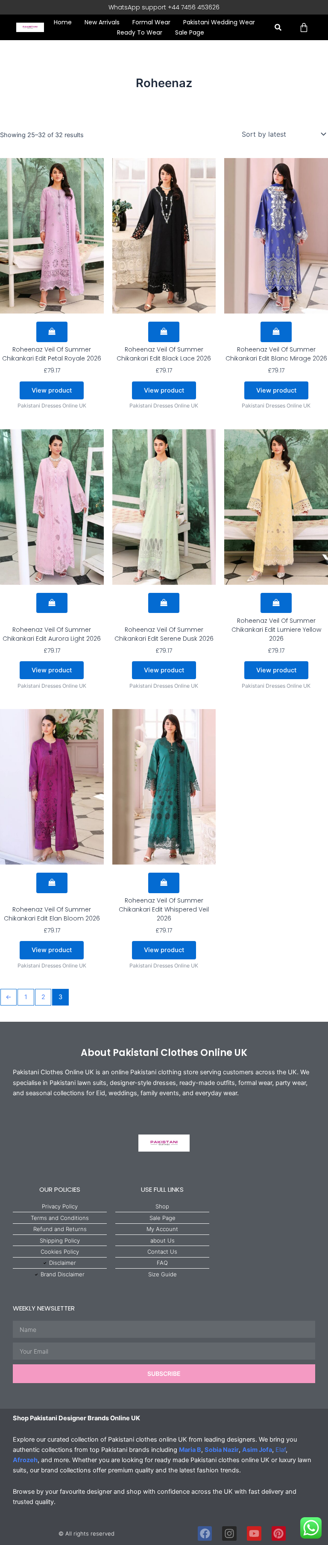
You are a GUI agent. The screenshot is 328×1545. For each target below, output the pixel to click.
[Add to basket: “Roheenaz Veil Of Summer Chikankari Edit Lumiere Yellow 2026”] (276, 603)
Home (63, 22)
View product (52, 390)
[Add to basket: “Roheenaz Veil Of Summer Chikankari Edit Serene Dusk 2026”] (163, 603)
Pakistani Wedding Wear (219, 22)
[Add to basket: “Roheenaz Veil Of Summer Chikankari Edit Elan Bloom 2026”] (51, 883)
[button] (278, 28)
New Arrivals (102, 22)
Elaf (280, 1450)
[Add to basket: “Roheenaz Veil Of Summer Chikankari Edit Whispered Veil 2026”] (163, 883)
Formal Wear (151, 22)
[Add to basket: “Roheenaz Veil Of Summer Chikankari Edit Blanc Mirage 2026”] (276, 332)
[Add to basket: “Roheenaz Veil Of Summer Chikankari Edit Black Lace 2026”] (163, 332)
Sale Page (189, 32)
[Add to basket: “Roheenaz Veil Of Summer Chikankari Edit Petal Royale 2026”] (51, 332)
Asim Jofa (257, 1450)
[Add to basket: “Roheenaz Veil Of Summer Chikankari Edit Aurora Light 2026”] (51, 603)
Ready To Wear (139, 32)
